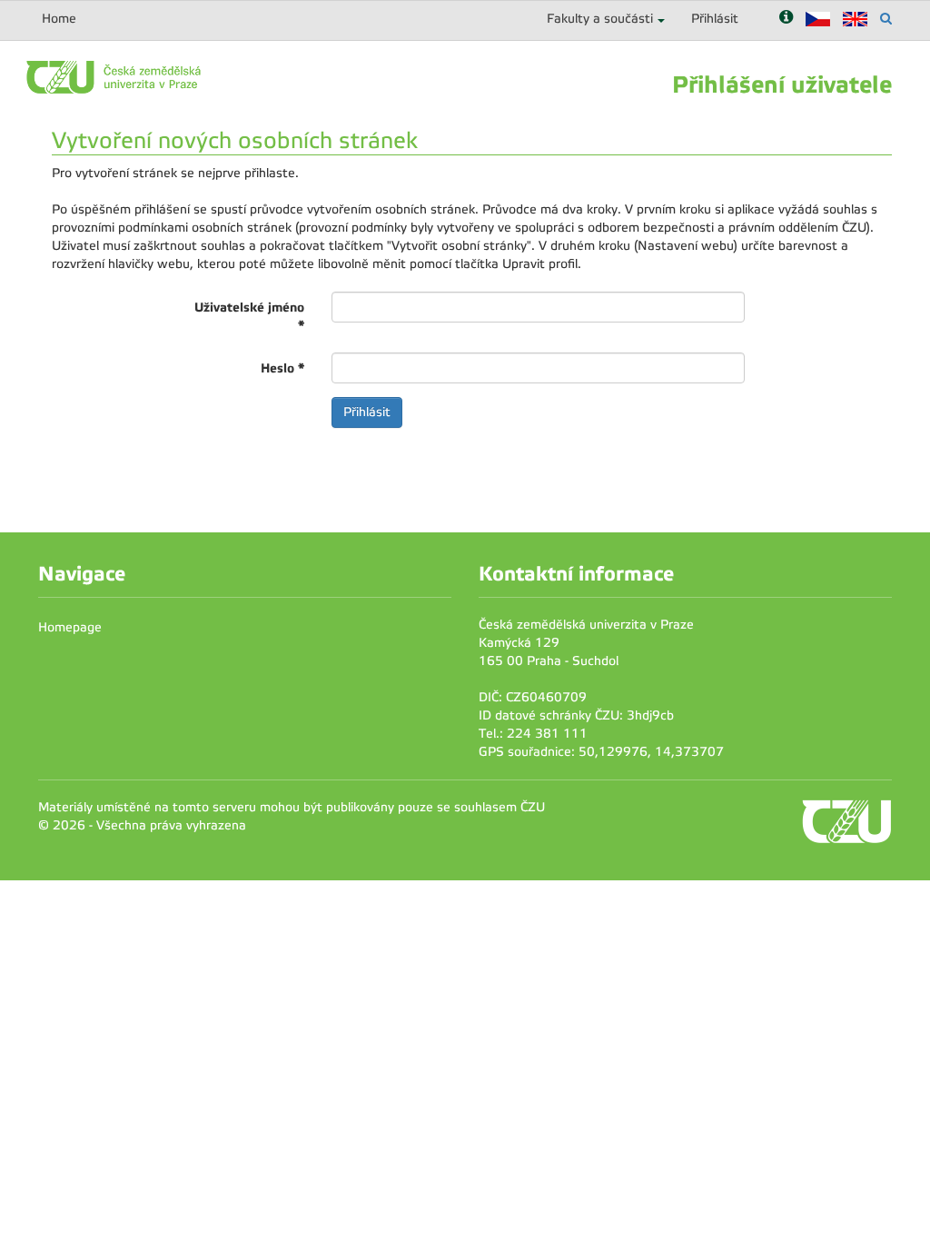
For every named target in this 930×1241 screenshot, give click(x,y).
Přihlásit (714, 18)
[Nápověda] (786, 18)
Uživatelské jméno (249, 316)
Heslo (282, 368)
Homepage (70, 627)
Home (59, 18)
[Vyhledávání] (886, 18)
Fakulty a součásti (600, 18)
